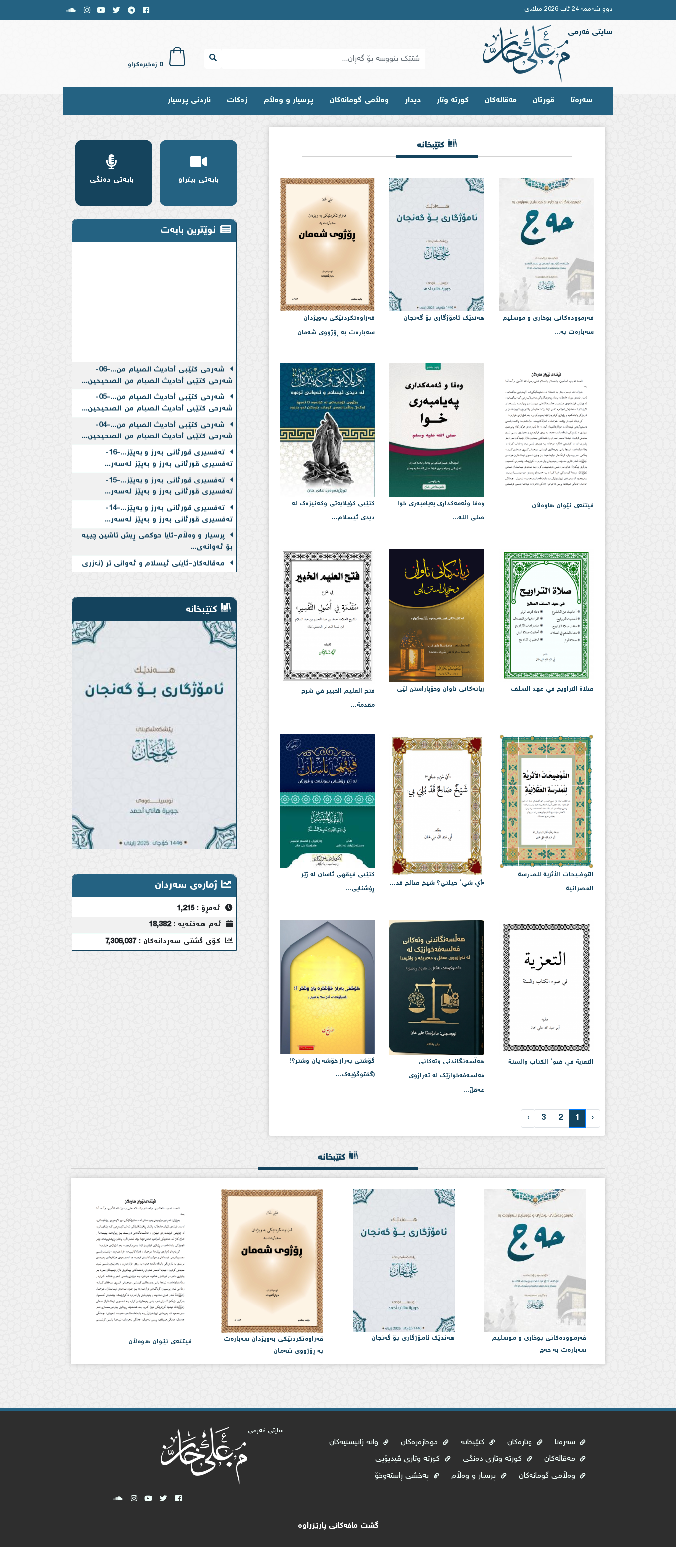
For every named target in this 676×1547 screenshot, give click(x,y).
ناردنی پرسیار (189, 100)
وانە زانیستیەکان (355, 1442)
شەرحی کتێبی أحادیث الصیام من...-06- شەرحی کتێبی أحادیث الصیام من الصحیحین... (157, 358)
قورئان (543, 100)
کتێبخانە (474, 1442)
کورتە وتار (452, 100)
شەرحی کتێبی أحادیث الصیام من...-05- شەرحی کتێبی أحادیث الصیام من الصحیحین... (157, 386)
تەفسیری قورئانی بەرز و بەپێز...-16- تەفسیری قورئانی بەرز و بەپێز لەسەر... (169, 442)
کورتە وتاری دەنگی (493, 1459)
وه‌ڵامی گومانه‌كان (359, 100)
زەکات (237, 100)
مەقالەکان (500, 100)
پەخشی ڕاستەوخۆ (403, 1476)
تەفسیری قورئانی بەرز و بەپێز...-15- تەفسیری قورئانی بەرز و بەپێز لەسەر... (169, 469)
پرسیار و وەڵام (288, 100)
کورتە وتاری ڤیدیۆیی (408, 1459)
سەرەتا (581, 100)
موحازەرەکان (420, 1442)
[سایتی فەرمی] (526, 54)
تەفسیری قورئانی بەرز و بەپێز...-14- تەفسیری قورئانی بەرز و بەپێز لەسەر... (169, 497)
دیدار (413, 100)
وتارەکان (520, 1442)
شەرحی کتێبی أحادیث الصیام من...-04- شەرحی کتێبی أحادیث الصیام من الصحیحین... (157, 414)
